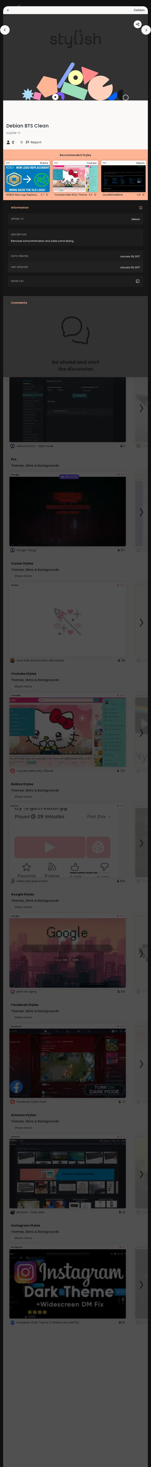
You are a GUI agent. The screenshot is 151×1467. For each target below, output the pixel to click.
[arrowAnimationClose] (5, 30)
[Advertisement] (15, 733)
